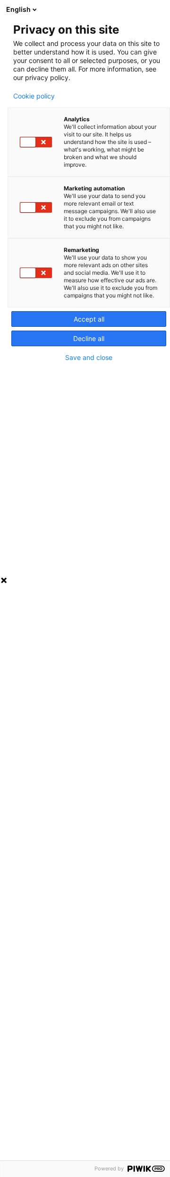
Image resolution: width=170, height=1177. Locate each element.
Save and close (88, 357)
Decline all (88, 338)
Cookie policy (34, 96)
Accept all (89, 319)
